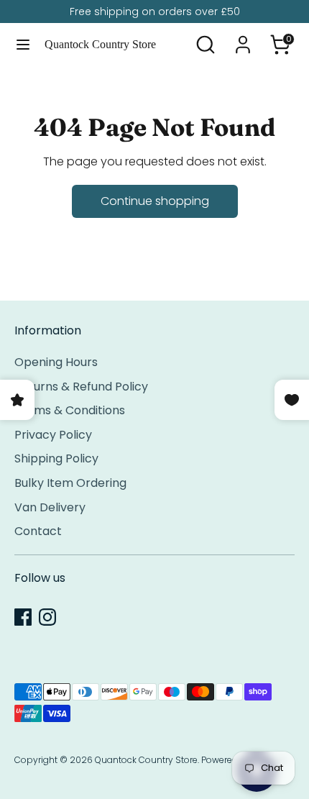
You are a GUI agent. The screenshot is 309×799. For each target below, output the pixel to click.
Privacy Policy (53, 434)
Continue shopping (155, 201)
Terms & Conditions (69, 410)
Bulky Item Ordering (70, 483)
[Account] (243, 38)
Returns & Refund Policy (81, 386)
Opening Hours (56, 362)
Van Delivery (50, 507)
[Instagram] (47, 617)
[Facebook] (23, 617)
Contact (38, 531)
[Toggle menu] (23, 44)
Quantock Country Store (100, 44)
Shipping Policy (56, 458)
